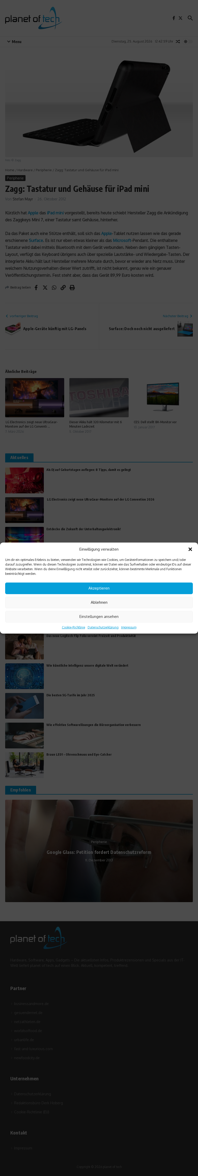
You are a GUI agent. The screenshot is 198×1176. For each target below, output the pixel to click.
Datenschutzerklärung (103, 627)
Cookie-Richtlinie (73, 627)
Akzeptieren (99, 588)
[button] (190, 549)
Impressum (128, 627)
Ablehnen (99, 602)
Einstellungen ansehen (99, 616)
